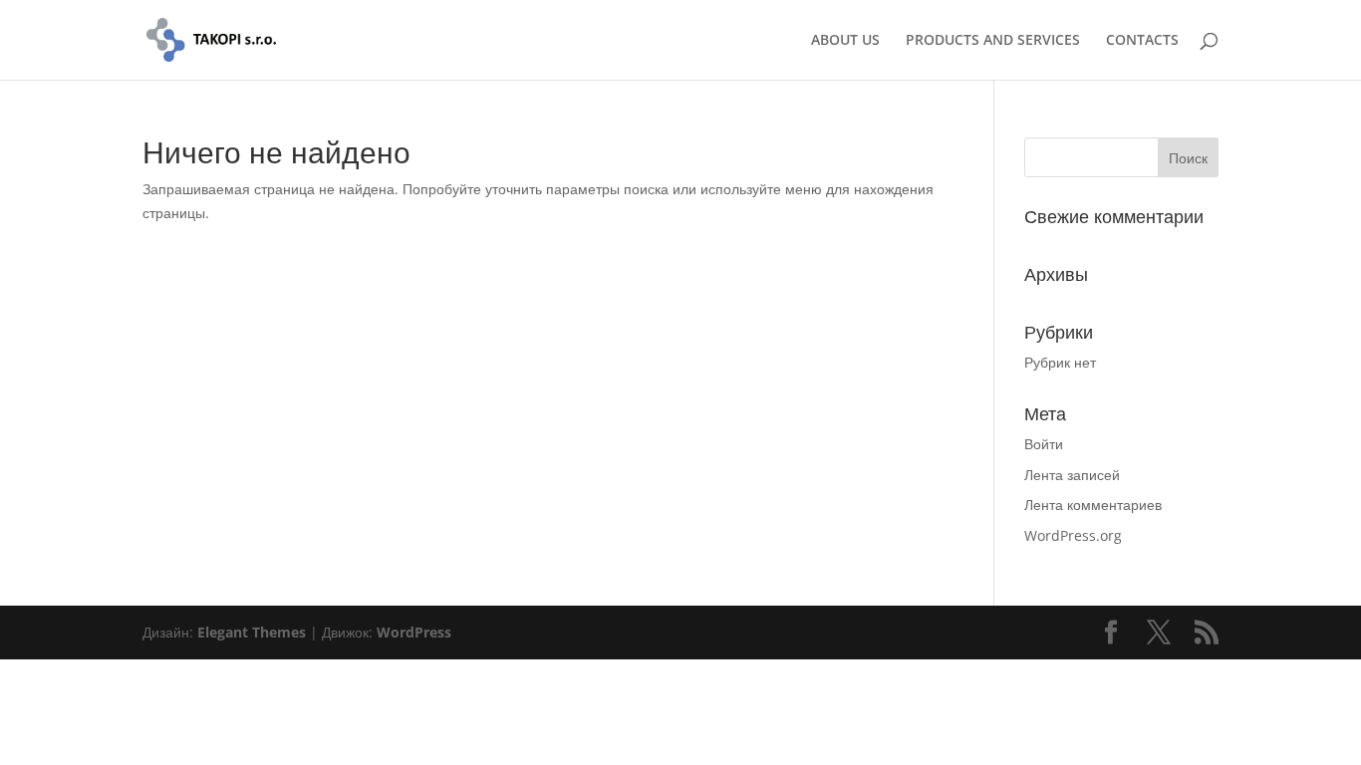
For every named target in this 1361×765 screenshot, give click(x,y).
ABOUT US (845, 41)
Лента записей (1072, 474)
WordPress (414, 632)
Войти (1043, 443)
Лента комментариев (1093, 504)
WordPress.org (1073, 535)
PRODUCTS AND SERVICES (993, 41)
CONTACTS (1142, 41)
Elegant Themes (251, 632)
